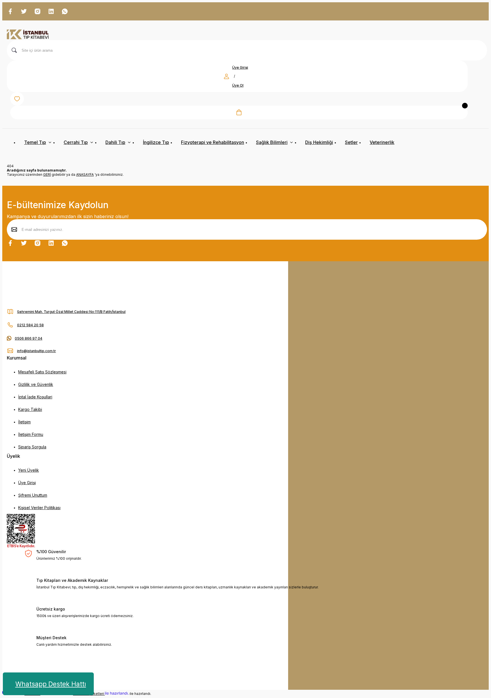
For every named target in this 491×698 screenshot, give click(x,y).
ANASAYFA (85, 174)
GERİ (47, 174)
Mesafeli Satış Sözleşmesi (42, 371)
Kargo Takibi (30, 409)
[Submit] (14, 229)
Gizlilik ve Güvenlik (35, 384)
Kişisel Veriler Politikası (39, 507)
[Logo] (28, 35)
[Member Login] (226, 76)
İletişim (24, 421)
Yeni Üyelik (28, 470)
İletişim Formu (30, 434)
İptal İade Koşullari (35, 396)
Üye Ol (238, 85)
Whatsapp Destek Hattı (50, 684)
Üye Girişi (240, 67)
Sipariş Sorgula (32, 446)
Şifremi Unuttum (32, 495)
